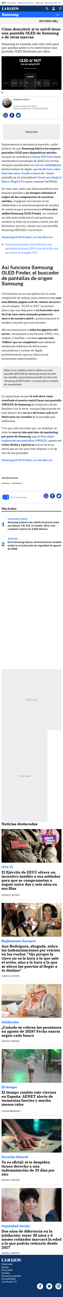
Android (12, 538)
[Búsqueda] (47, 8)
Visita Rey (11, 3)
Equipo (5, 1267)
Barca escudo (51, 3)
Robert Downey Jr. (26, 3)
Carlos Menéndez (11, 1111)
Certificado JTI (9, 1281)
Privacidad (7, 1270)
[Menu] (60, 8)
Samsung (10, 14)
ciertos (45, 165)
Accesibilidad (9, 1278)
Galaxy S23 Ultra (42, 156)
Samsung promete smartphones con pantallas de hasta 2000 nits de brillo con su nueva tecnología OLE (31, 248)
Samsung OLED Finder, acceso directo (27, 237)
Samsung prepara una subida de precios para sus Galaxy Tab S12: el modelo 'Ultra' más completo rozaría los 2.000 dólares (33, 525)
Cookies (6, 1273)
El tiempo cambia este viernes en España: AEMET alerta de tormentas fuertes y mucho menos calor (29, 1098)
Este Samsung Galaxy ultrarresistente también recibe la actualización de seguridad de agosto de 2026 (34, 545)
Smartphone (17, 483)
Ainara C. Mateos (10, 895)
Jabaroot (39, 3)
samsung (5, 483)
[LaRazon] (13, 8)
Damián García (21, 100)
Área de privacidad (11, 1276)
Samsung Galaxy (18, 518)
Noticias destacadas (19, 823)
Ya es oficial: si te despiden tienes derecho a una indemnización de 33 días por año (28, 1168)
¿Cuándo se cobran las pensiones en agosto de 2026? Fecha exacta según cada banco (31, 1031)
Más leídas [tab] (9, 508)
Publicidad (7, 1264)
